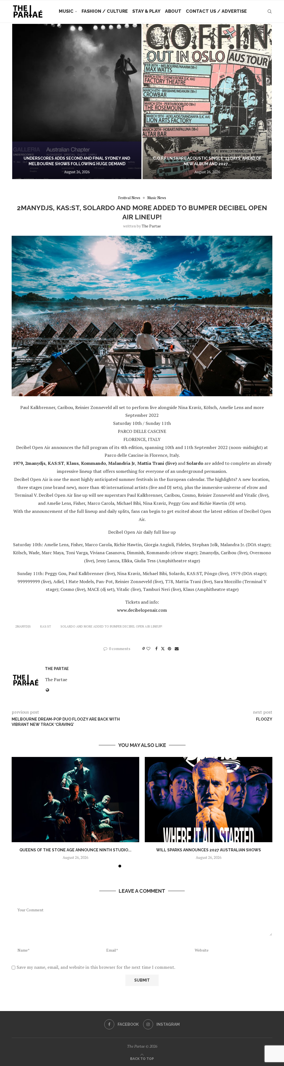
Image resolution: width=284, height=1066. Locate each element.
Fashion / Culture (105, 11)
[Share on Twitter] (163, 648)
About (173, 11)
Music (66, 11)
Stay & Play (146, 11)
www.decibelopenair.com (142, 610)
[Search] (269, 11)
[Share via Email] (176, 648)
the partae (151, 226)
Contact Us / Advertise (216, 11)
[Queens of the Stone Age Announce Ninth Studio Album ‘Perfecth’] (75, 799)
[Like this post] (148, 648)
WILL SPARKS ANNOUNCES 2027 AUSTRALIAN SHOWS (208, 850)
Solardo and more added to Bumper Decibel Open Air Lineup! (111, 626)
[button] (22, 101)
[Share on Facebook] (156, 648)
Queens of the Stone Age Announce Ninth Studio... (75, 850)
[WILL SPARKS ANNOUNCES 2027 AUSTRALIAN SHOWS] (208, 799)
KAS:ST (45, 626)
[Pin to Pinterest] (169, 648)
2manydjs (23, 626)
